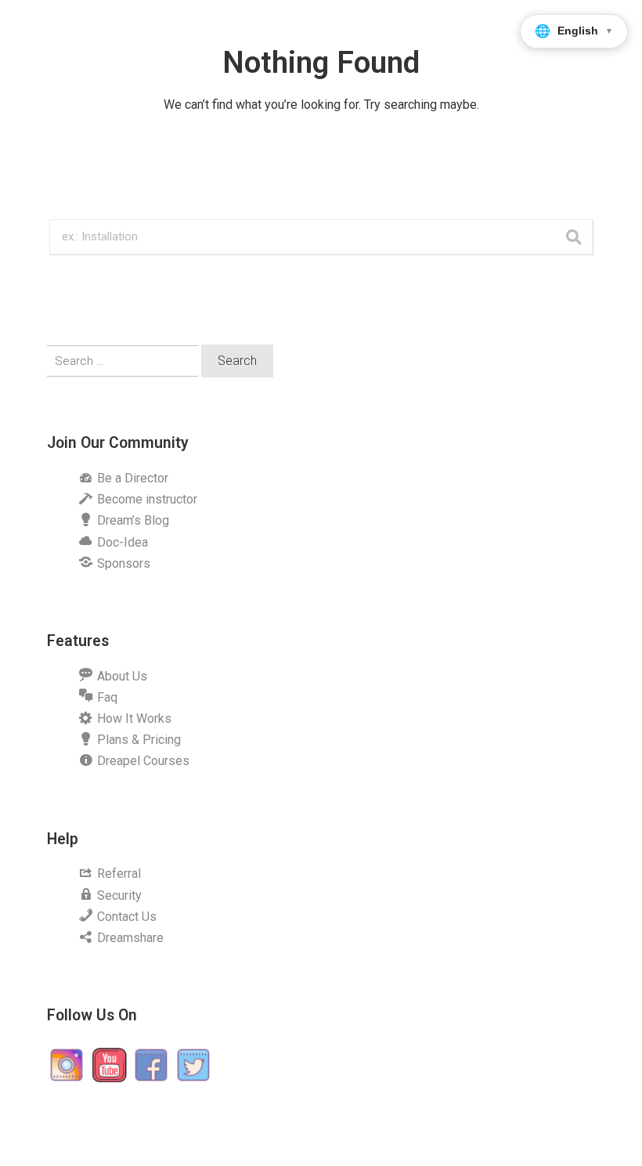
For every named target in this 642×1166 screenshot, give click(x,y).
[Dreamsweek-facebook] (151, 1063)
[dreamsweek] (66, 1063)
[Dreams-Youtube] (108, 1063)
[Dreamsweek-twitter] (193, 1063)
